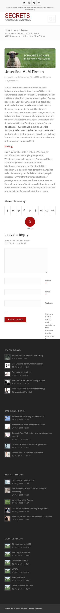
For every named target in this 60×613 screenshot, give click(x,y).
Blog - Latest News (16, 30)
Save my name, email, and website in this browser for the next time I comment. (50, 328)
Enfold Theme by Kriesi (31, 608)
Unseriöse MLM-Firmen (24, 71)
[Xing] (34, 2)
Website (49, 303)
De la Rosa (13, 81)
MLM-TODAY (31, 33)
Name (48, 282)
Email (47, 293)
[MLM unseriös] (30, 58)
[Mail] (38, 2)
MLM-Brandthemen (13, 36)
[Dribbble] (29, 2)
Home (21, 33)
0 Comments (23, 77)
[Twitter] (24, 2)
